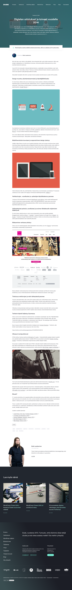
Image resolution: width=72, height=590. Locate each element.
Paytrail (49, 225)
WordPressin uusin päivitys (37, 199)
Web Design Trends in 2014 (19, 420)
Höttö (14, 424)
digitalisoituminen (19, 428)
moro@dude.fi (25, 555)
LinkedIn (38, 577)
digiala (14, 428)
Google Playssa (23, 87)
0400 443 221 (33, 555)
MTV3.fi (36, 131)
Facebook (25, 577)
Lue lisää (33, 456)
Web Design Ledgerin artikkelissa (50, 347)
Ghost (26, 215)
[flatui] (36, 124)
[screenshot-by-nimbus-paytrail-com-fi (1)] (36, 287)
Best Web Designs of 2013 (19, 419)
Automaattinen (11, 580)
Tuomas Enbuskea (44, 325)
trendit (48, 428)
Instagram (41, 577)
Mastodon (29, 577)
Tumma (8, 580)
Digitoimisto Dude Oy (6, 577)
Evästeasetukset (55, 577)
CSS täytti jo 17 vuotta (33, 337)
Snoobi (14, 217)
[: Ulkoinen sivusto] (6, 570)
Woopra (54, 215)
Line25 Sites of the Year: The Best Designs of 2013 (25, 413)
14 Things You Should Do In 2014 (21, 415)
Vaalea (5, 580)
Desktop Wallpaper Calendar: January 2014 (23, 417)
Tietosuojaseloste (49, 577)
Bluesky (33, 577)
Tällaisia (48, 192)
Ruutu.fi (14, 131)
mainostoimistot (37, 428)
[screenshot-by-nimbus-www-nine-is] (36, 378)
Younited (31, 215)
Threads (35, 577)
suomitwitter (44, 428)
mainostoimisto (31, 428)
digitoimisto (25, 428)
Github (45, 577)
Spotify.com (52, 381)
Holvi (52, 292)
